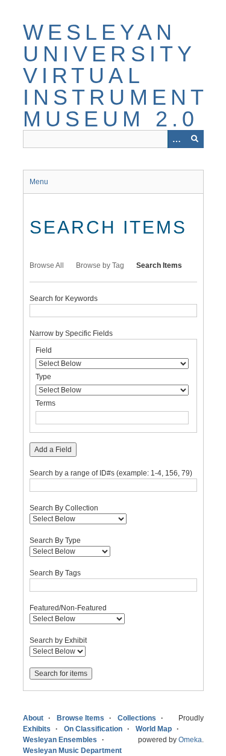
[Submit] (195, 139)
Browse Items (80, 718)
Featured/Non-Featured (68, 608)
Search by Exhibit (58, 640)
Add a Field (53, 449)
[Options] (177, 139)
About (33, 718)
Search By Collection (64, 508)
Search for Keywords (64, 298)
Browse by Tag (100, 265)
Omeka (190, 740)
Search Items (159, 265)
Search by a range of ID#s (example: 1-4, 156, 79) (111, 473)
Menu (39, 182)
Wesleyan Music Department (72, 750)
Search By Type (55, 540)
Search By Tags (55, 573)
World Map (154, 729)
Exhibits (37, 729)
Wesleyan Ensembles (60, 740)
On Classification (93, 729)
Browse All (47, 265)
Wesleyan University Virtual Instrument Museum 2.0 (115, 75)
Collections (137, 718)
